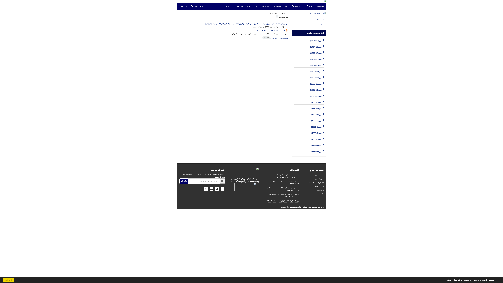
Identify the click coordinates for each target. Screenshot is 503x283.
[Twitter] (216, 189)
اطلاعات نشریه (298, 6)
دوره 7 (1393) (316, 114)
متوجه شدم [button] (9, 279)
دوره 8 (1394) (316, 108)
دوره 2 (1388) (316, 145)
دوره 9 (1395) (316, 102)
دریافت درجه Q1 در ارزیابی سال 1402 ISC (283, 181)
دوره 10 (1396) (316, 96)
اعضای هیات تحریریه (316, 182)
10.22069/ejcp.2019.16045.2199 (271, 30)
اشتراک (184, 181)
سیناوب (283, 207)
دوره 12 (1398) (316, 84)
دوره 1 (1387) (316, 151)
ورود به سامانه (197, 6)
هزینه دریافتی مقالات (242, 6)
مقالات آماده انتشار (317, 19)
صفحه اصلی (320, 6)
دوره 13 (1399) (316, 78)
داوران (256, 6)
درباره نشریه (319, 178)
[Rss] (206, 189)
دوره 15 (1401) (316, 65)
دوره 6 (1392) (316, 121)
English (183, 6)
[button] (445, 280)
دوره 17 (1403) (316, 53)
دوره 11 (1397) (316, 90)
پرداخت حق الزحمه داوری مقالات (288, 200)
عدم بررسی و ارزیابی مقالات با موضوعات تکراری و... (282, 189)
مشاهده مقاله (284, 38)
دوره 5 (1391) (316, 127)
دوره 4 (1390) (316, 133)
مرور (310, 6)
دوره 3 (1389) (316, 139)
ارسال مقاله (266, 6)
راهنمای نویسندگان (281, 6)
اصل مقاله (270, 38)
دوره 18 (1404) (316, 47)
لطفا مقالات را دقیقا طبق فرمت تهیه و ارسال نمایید (284, 195)
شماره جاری (320, 25)
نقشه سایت (319, 194)
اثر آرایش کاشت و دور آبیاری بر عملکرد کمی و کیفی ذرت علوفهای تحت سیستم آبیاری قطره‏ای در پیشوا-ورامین (246, 24)
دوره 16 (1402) (316, 59)
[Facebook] (222, 189)
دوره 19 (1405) (316, 41)
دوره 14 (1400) (316, 71)
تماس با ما (227, 6)
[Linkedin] (211, 189)
